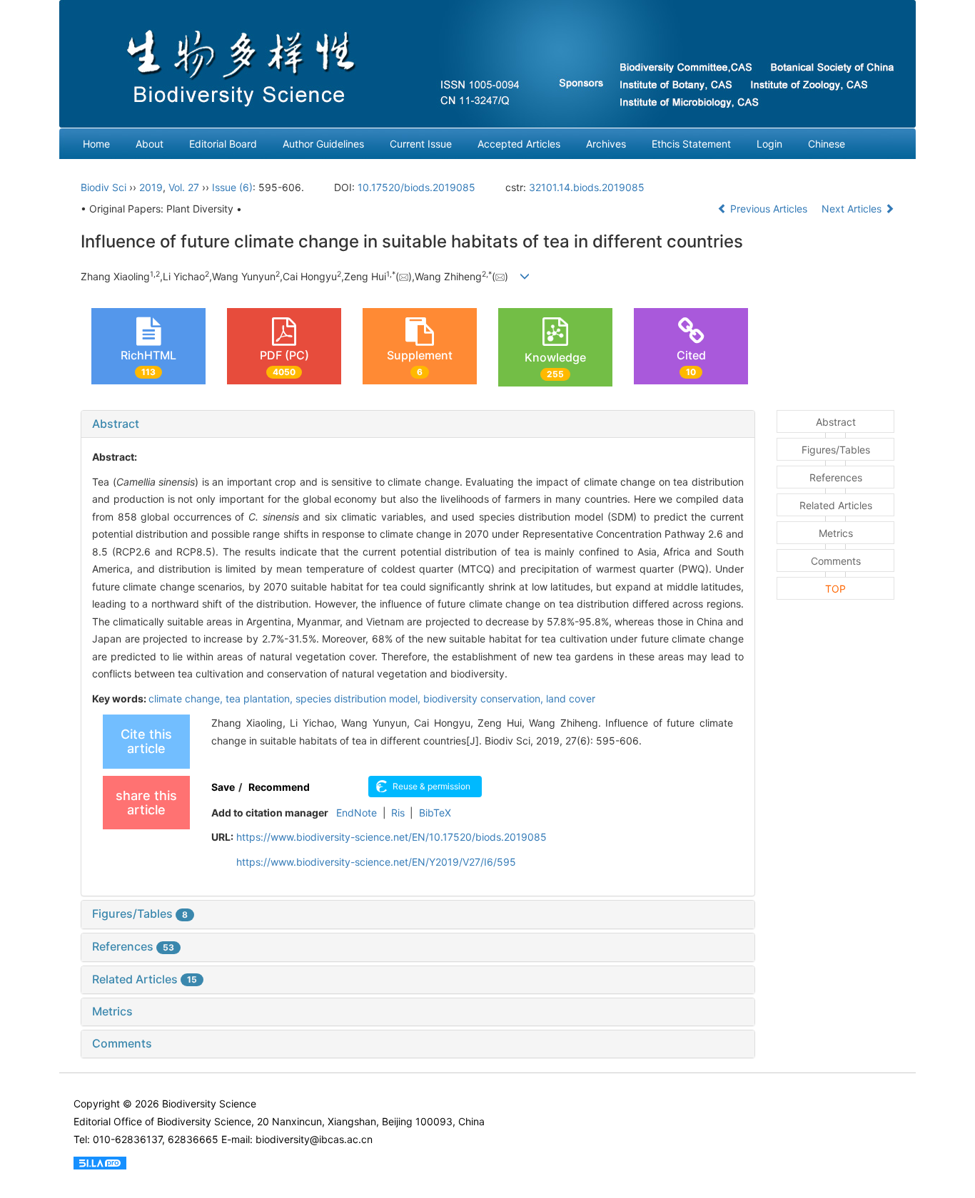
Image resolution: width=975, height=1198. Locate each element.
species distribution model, (359, 698)
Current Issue (421, 144)
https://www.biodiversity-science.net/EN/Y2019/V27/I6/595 (376, 862)
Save (223, 787)
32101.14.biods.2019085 (587, 187)
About (149, 144)
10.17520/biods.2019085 (416, 187)
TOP (835, 589)
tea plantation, (260, 698)
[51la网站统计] (100, 1162)
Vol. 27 (183, 187)
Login (769, 144)
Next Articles (853, 209)
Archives (606, 144)
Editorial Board (223, 144)
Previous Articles (768, 209)
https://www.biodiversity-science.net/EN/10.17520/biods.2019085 (391, 837)
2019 (151, 187)
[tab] (417, 424)
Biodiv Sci (103, 187)
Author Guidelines (323, 144)
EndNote (356, 813)
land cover (570, 698)
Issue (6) (232, 187)
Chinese (826, 144)
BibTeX (435, 813)
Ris (398, 813)
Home (96, 144)
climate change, (187, 698)
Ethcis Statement (691, 144)
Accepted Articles (519, 144)
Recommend (279, 787)
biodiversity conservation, (484, 698)
